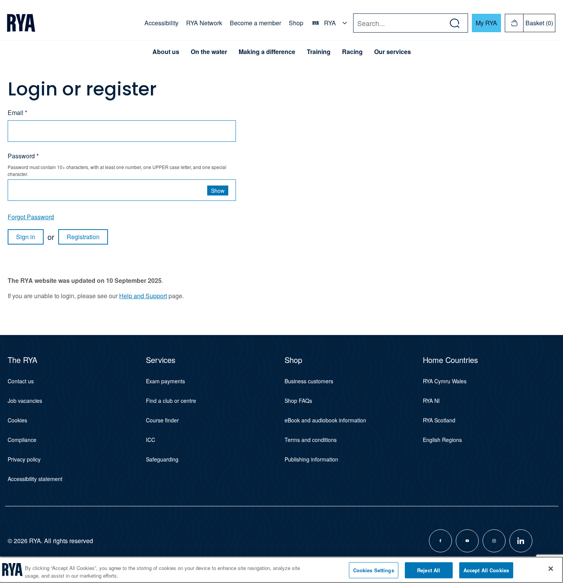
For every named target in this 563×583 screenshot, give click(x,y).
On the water (209, 51)
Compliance (22, 439)
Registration (83, 236)
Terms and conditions (311, 439)
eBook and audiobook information (325, 420)
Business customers (309, 381)
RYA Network (204, 22)
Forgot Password (31, 216)
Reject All (428, 570)
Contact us (21, 381)
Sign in (25, 236)
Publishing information (311, 459)
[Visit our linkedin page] (520, 540)
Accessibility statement (35, 479)
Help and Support (143, 295)
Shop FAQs (298, 400)
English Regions (442, 439)
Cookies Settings (373, 570)
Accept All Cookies (486, 570)
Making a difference (267, 51)
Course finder (162, 420)
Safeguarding (162, 459)
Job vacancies (25, 400)
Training (319, 51)
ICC (150, 439)
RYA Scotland (439, 420)
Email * (17, 112)
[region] (281, 570)
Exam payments (165, 381)
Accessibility (161, 22)
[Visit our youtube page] (467, 540)
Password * (23, 155)
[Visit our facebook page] (440, 540)
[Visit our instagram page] (494, 540)
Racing (352, 51)
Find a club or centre (171, 400)
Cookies (17, 420)
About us (165, 51)
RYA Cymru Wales (444, 381)
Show (217, 190)
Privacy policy (24, 459)
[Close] (550, 568)
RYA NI (431, 400)
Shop (296, 22)
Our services (392, 51)
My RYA (486, 22)
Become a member (255, 22)
